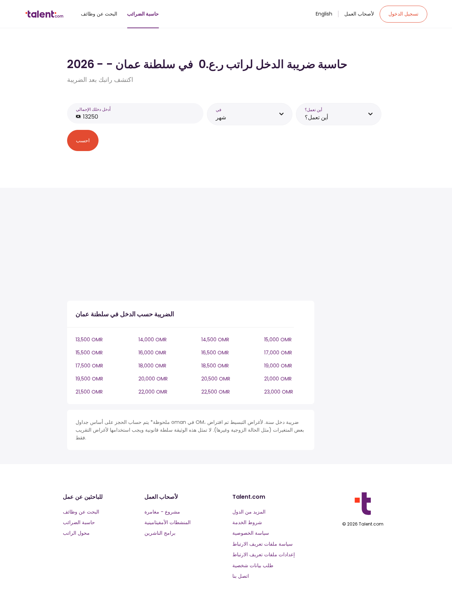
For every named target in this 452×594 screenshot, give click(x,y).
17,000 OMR (278, 352)
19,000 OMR (278, 365)
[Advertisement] (190, 245)
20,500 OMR (215, 378)
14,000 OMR (152, 339)
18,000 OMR (152, 365)
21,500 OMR (89, 391)
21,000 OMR (278, 378)
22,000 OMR (152, 391)
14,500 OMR (215, 339)
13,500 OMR (89, 339)
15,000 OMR (278, 339)
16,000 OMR (152, 352)
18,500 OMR (215, 365)
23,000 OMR (278, 391)
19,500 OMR (89, 378)
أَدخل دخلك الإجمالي (93, 109)
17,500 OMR (89, 365)
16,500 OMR (215, 352)
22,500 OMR (215, 391)
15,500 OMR (89, 352)
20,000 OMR (153, 378)
